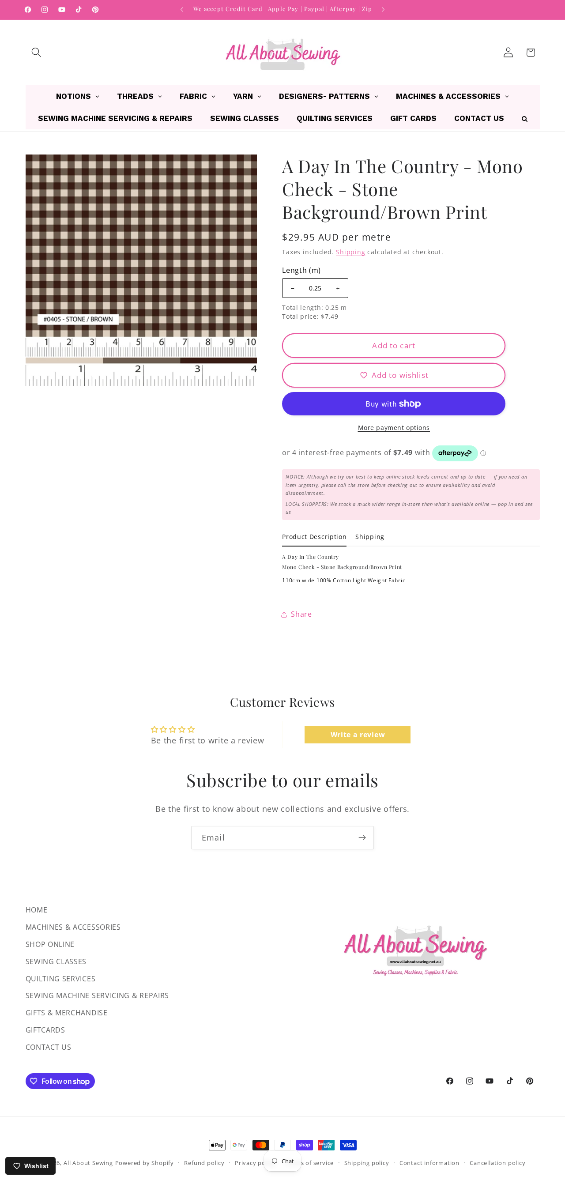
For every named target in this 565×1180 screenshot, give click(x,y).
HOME (37, 910)
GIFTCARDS (45, 1030)
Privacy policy (255, 1163)
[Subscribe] (362, 838)
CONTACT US (49, 1047)
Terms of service (310, 1163)
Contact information (429, 1163)
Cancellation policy (497, 1163)
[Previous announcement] (182, 9)
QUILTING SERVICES (61, 978)
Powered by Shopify (144, 1163)
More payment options (394, 428)
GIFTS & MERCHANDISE (67, 1013)
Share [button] (301, 614)
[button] (37, 52)
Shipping (350, 252)
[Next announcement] (383, 9)
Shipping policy (366, 1163)
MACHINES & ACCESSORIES (73, 927)
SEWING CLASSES (56, 961)
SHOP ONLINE (50, 944)
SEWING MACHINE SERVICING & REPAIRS (97, 995)
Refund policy (204, 1163)
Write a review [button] (358, 734)
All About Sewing (88, 1163)
